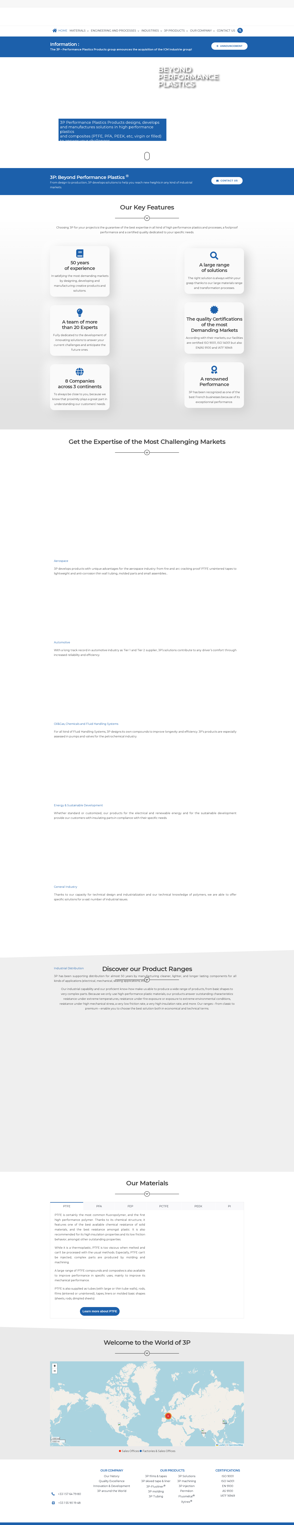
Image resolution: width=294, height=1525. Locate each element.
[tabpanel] (147, 1264)
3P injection (187, 1486)
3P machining (186, 1481)
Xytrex (186, 1501)
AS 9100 (227, 1491)
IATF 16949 (227, 1495)
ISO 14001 (227, 1481)
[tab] (66, 1206)
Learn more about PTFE (100, 1311)
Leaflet (221, 1444)
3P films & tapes (156, 1476)
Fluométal (186, 1496)
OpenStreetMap (235, 1444)
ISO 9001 (228, 1476)
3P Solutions (186, 1476)
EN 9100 (227, 1486)
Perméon (186, 1491)
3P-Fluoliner (156, 1486)
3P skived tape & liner (155, 1481)
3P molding (156, 1491)
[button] (119, 1424)
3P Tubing (156, 1496)
